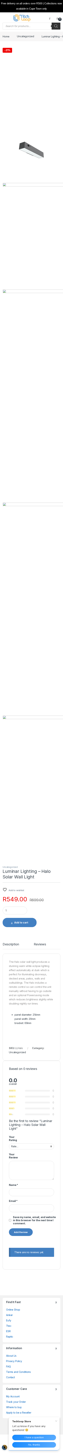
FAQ (8, 1366)
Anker (9, 1315)
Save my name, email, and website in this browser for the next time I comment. (34, 1220)
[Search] (56, 26)
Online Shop (13, 1309)
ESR (8, 1331)
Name (13, 1184)
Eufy (8, 1320)
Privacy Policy (14, 1361)
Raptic (9, 1336)
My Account (13, 1396)
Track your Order (16, 1401)
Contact (10, 1377)
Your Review (13, 1156)
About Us (11, 1355)
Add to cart (21, 922)
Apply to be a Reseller (18, 1412)
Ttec (8, 1325)
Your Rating (13, 1138)
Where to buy (14, 1407)
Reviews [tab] (40, 944)
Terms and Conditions (18, 1371)
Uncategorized (25, 36)
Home (6, 36)
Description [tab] (11, 944)
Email (13, 1200)
